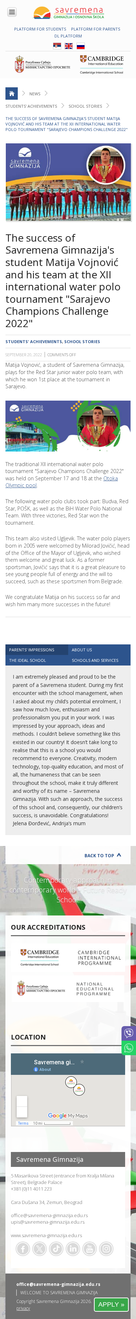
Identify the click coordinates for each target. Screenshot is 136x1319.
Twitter (39, 1248)
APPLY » (111, 1304)
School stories (85, 106)
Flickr (106, 1248)
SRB (57, 46)
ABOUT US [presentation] (82, 649)
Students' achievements (31, 106)
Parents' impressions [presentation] (31, 649)
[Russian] (81, 48)
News (34, 93)
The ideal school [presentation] (27, 660)
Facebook (22, 1248)
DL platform (68, 36)
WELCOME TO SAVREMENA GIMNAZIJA (59, 1293)
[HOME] (11, 93)
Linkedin (72, 1248)
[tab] (36, 649)
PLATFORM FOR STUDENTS (40, 29)
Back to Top (99, 856)
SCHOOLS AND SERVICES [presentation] (95, 660)
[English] (69, 48)
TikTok (56, 1248)
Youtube (89, 1248)
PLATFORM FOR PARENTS (95, 29)
